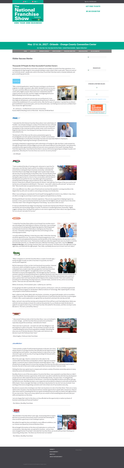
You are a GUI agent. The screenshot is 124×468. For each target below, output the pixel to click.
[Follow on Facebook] (99, 2)
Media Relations (83, 51)
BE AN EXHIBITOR (93, 11)
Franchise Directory (69, 51)
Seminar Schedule (44, 51)
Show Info (33, 51)
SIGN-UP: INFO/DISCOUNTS (56, 456)
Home (25, 51)
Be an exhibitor (95, 51)
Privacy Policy (78, 450)
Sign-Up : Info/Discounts (90, 1)
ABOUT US (52, 454)
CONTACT (52, 449)
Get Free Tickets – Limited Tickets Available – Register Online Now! (70, 48)
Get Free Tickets (93, 6)
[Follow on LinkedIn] (102, 2)
